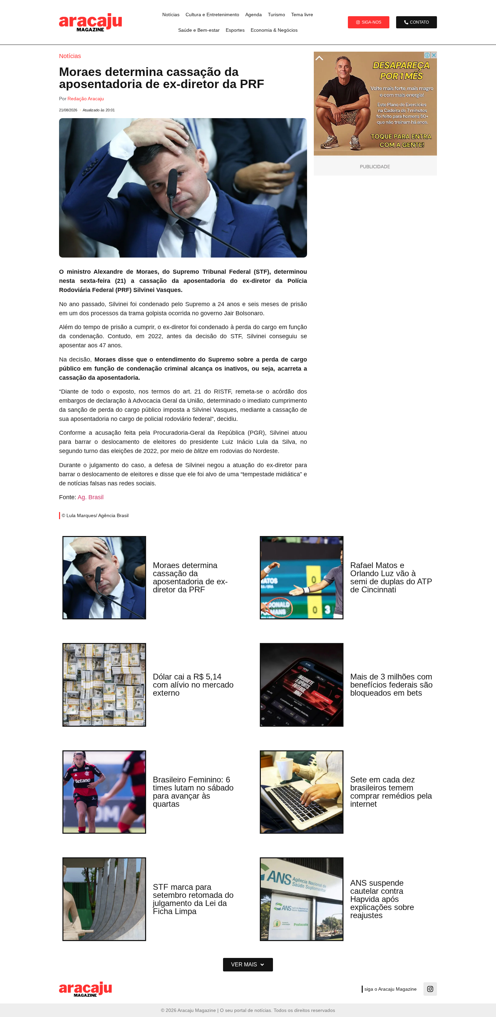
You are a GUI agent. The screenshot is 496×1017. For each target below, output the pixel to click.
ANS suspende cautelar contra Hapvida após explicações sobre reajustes (382, 899)
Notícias (171, 14)
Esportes (235, 30)
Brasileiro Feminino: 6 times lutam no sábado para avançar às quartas (193, 791)
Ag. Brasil (91, 497)
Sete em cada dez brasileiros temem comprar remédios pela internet (391, 791)
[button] (248, 964)
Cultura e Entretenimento (212, 14)
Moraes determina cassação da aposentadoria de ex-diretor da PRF (190, 577)
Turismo (276, 14)
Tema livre (302, 14)
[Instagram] (430, 989)
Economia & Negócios (274, 30)
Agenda (253, 14)
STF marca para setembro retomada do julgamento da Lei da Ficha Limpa (193, 899)
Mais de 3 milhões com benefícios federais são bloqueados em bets (391, 684)
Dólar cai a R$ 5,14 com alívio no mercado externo (193, 684)
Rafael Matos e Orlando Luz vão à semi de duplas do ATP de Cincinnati (391, 577)
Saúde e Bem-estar (199, 30)
